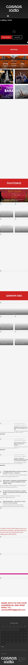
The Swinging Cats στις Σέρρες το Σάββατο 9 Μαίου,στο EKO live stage (21, 229)
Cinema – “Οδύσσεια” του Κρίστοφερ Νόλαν (8, 313)
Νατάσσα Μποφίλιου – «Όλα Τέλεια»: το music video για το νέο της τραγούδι (21, 81)
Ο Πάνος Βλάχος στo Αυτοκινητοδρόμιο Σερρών (5, 97)
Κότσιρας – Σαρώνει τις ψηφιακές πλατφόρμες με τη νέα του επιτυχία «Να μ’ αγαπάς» (21, 459)
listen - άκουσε (6, 37)
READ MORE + (2, 434)
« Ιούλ (2, 646)
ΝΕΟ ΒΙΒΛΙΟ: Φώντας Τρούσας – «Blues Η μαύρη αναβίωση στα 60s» (21, 428)
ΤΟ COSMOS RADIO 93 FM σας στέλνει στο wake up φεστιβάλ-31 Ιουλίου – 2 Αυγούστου (14, 66)
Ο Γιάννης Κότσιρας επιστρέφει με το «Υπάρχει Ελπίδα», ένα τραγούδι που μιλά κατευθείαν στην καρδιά (6, 81)
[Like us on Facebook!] (7, 654)
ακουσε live (17, 37)
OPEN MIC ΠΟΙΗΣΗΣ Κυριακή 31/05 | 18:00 (6, 343)
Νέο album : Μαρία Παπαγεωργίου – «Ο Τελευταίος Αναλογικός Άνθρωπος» (21, 96)
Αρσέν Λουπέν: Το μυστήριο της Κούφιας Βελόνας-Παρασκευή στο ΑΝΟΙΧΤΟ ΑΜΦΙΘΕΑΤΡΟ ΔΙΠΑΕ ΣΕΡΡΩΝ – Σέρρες (12, 200)
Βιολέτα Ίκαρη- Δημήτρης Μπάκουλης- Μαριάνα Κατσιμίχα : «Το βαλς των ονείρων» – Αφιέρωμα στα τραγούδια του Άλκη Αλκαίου (6, 326)
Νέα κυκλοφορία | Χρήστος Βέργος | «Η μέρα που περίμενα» (20, 444)
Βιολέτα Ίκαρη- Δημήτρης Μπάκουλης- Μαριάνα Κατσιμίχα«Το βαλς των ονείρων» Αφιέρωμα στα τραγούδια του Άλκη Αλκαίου (6, 213)
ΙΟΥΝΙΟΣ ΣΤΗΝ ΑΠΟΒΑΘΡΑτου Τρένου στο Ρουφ (21, 328)
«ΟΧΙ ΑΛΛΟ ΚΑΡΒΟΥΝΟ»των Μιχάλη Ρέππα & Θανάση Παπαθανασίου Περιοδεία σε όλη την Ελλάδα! (21, 214)
